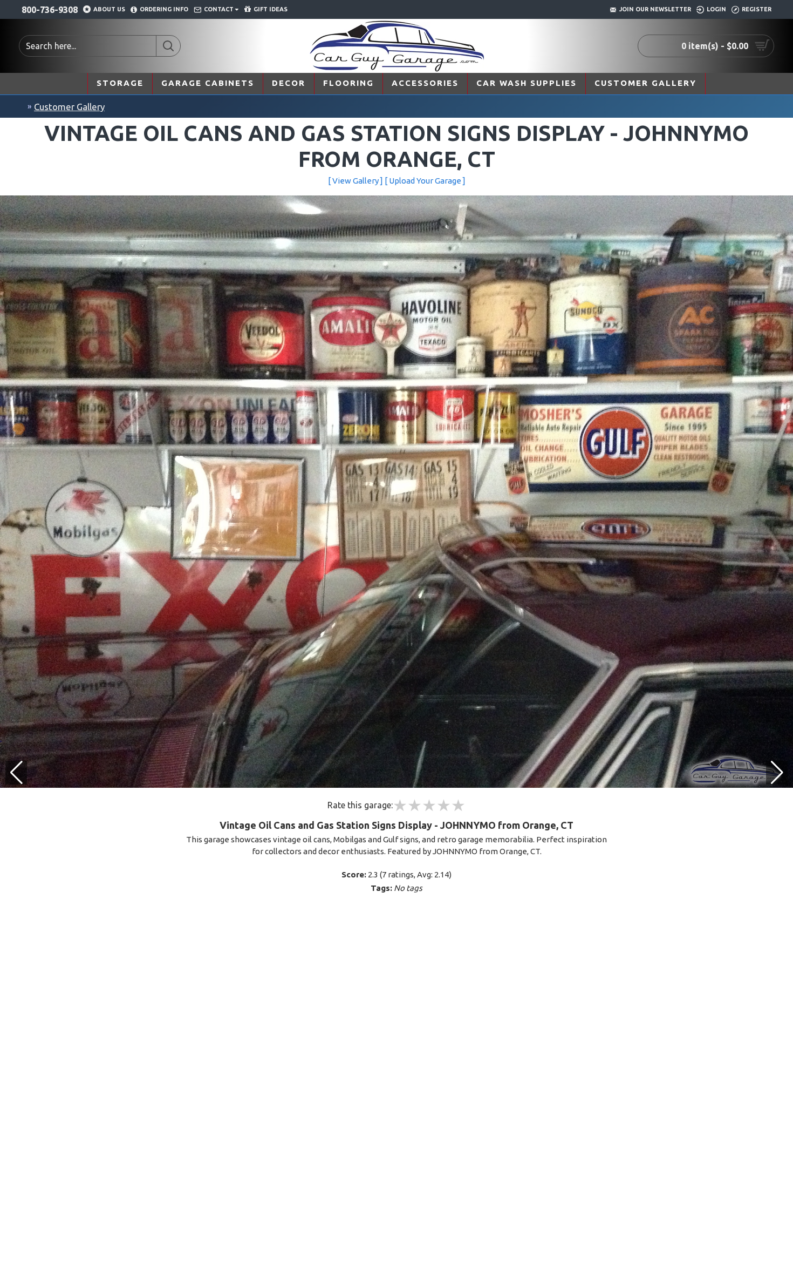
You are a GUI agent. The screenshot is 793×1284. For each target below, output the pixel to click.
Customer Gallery (69, 107)
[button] (777, 773)
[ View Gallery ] (355, 180)
